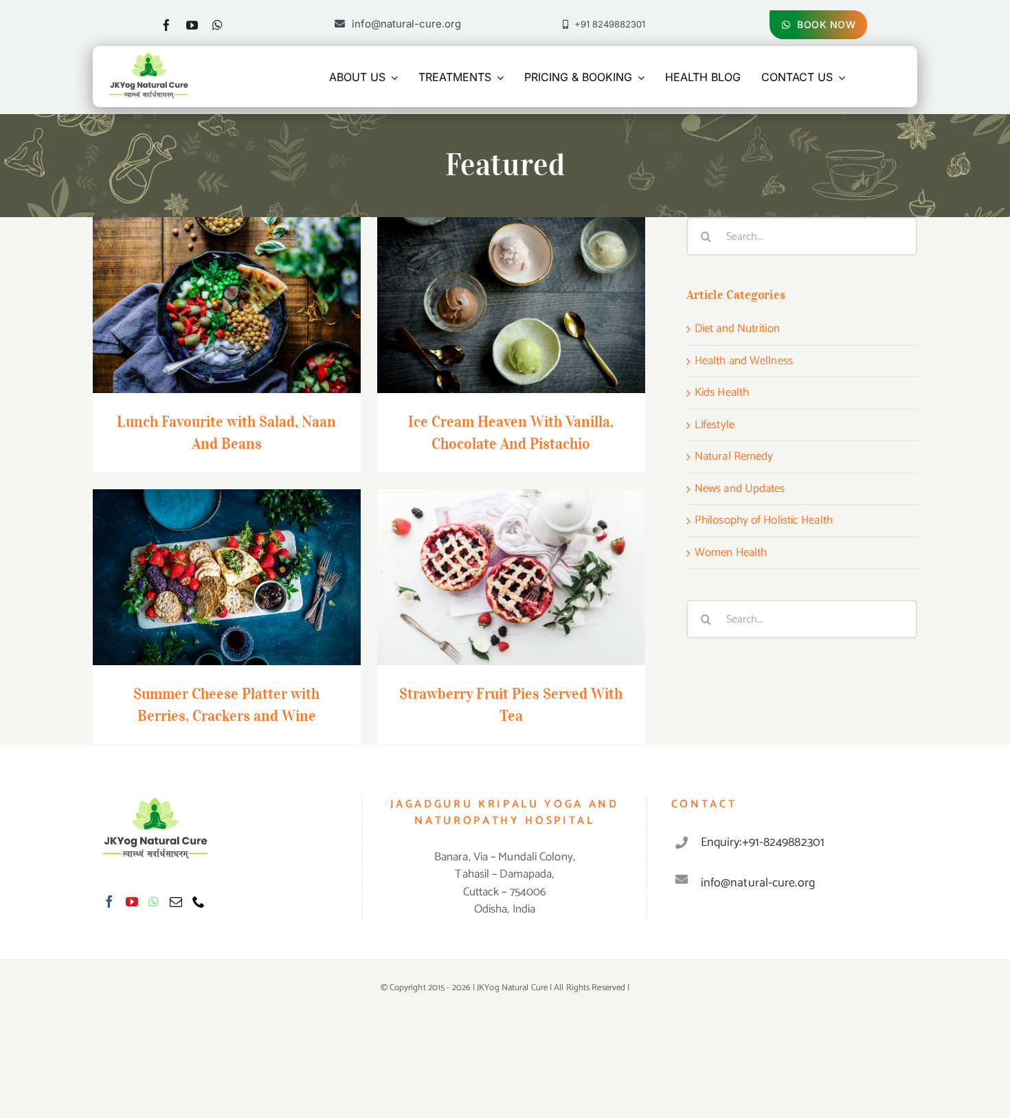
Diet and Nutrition (737, 329)
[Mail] (176, 901)
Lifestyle (714, 425)
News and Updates (740, 489)
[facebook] (166, 25)
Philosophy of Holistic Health (764, 521)
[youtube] (192, 25)
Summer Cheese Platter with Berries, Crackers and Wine (226, 555)
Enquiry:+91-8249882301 (762, 842)
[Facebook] (109, 901)
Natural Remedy (734, 457)
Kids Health (722, 393)
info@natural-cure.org (758, 883)
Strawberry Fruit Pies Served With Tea (510, 564)
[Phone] (198, 901)
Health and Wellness (744, 361)
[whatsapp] (217, 25)
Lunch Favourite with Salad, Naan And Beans (226, 283)
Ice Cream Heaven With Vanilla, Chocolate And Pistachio (510, 283)
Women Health (731, 553)
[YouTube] (132, 901)
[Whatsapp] (153, 901)
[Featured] (227, 305)
